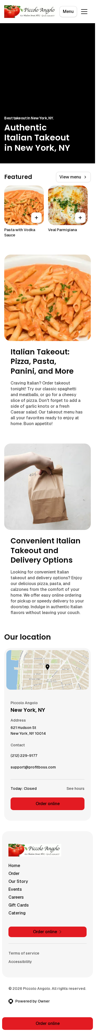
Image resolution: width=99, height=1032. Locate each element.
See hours (75, 788)
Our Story (18, 881)
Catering (17, 913)
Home (14, 865)
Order (14, 873)
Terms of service (23, 953)
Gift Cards (18, 905)
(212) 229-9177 (24, 757)
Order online (48, 803)
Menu (68, 11)
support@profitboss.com (33, 768)
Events (15, 889)
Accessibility (20, 961)
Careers (16, 897)
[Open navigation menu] (84, 11)
